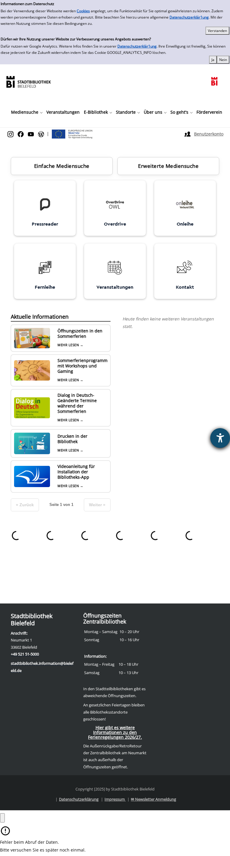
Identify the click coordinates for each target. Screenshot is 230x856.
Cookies (83, 11)
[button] (26, 112)
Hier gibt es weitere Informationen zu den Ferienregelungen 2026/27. (115, 732)
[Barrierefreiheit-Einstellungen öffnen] (220, 438)
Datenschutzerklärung (79, 799)
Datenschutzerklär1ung (189, 17)
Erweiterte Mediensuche (168, 165)
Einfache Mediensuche (62, 165)
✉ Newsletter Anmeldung (153, 799)
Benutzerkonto (208, 134)
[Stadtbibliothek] (28, 81)
